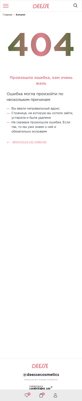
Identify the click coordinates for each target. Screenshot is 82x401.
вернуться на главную (29, 142)
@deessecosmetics (41, 374)
